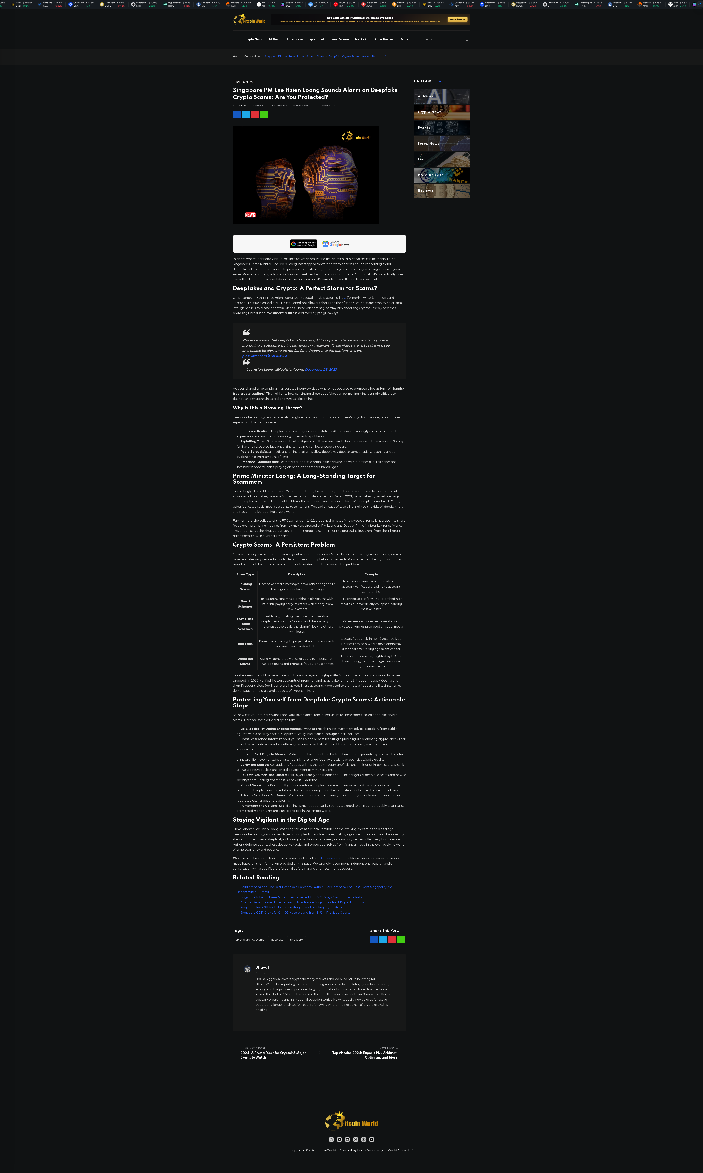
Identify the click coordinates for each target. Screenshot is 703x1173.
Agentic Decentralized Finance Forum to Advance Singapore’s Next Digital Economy (302, 902)
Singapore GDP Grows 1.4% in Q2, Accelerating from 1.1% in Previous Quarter (296, 912)
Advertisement (385, 39)
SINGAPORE (296, 939)
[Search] (467, 39)
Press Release (339, 39)
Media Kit (361, 39)
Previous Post (255, 1048)
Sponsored (316, 39)
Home (237, 56)
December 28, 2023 (321, 370)
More (404, 39)
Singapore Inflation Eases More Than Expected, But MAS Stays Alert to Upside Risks (301, 897)
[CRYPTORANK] (699, 4)
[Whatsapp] (264, 114)
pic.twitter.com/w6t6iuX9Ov (265, 356)
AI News (275, 39)
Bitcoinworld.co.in (333, 858)
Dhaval (242, 105)
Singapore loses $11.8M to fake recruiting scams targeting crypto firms (292, 907)
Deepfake (277, 939)
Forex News (295, 39)
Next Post (387, 1048)
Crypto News (253, 39)
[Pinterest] (255, 114)
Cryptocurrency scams (250, 939)
